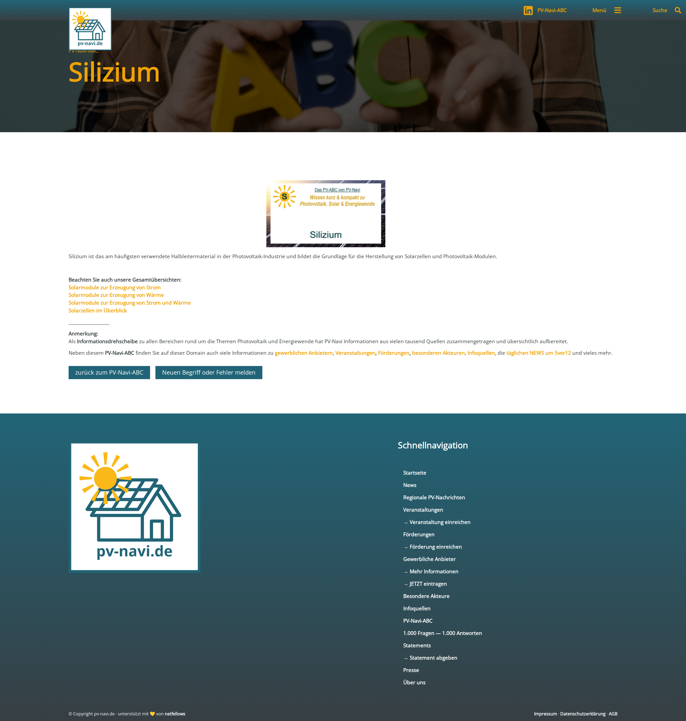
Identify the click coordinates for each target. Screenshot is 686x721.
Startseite (414, 472)
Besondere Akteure (426, 596)
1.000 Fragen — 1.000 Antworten (442, 633)
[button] (678, 10)
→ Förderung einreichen (432, 546)
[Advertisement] (343, 148)
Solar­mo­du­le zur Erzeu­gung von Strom (115, 287)
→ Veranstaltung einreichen (437, 522)
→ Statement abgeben (430, 657)
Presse (411, 670)
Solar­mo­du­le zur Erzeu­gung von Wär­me (116, 294)
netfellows (175, 714)
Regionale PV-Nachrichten (434, 497)
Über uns (414, 682)
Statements (417, 645)
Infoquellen (417, 608)
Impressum (545, 714)
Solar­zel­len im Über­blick (98, 310)
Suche (660, 10)
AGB (613, 714)
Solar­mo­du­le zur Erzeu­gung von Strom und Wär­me (130, 302)
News (409, 485)
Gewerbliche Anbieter (429, 559)
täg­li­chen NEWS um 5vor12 (538, 352)
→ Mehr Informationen (430, 571)
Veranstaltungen (423, 509)
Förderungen (419, 534)
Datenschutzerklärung (583, 714)
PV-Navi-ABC (552, 10)
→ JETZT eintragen (425, 583)
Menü (599, 10)
